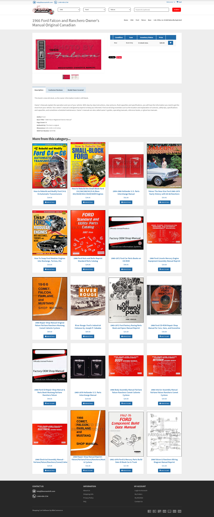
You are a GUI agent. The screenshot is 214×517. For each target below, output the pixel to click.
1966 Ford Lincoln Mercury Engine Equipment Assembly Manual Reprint (164, 259)
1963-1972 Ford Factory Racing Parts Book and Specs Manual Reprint (126, 326)
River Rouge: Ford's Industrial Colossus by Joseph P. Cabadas (88, 326)
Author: (39, 117)
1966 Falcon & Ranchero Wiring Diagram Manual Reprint (164, 460)
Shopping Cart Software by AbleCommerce (47, 510)
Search (176, 10)
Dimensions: (41, 128)
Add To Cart (165, 269)
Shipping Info (88, 494)
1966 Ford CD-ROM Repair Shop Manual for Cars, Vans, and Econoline (164, 326)
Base (149, 20)
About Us (86, 490)
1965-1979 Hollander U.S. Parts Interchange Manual (88, 393)
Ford (137, 20)
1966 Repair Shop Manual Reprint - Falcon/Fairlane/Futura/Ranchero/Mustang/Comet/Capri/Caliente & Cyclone (100, 459)
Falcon (143, 20)
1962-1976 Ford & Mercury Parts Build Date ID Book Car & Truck (126, 460)
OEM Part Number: (43, 131)
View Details (50, 202)
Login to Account (141, 490)
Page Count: (41, 122)
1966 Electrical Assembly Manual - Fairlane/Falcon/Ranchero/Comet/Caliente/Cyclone (55, 460)
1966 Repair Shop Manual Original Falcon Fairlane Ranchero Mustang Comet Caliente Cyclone (49, 325)
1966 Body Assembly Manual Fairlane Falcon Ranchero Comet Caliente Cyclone (126, 392)
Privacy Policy (88, 498)
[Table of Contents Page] (75, 77)
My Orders (138, 494)
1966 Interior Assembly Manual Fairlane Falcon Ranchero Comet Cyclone (164, 392)
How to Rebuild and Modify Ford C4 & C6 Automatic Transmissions (50, 192)
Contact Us (139, 501)
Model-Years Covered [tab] (76, 90)
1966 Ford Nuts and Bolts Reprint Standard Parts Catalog (88, 259)
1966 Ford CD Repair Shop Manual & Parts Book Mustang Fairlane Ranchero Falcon (49, 392)
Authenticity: (41, 125)
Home (126, 20)
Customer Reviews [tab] (55, 90)
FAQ (84, 501)
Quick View (50, 166)
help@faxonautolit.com (45, 2)
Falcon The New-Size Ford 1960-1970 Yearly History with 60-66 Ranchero (164, 192)
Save (119, 57)
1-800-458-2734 (63, 2)
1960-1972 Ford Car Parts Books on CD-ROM (126, 259)
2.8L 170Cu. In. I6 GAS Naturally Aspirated (168, 20)
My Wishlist (139, 498)
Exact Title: (40, 120)
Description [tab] (39, 90)
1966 (131, 20)
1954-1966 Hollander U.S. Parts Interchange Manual (126, 192)
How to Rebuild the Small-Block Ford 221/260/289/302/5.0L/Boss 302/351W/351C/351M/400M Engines (88, 191)
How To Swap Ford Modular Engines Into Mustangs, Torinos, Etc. (49, 259)
